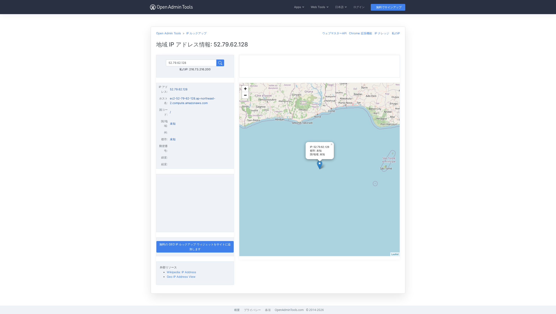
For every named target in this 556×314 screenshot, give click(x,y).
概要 (237, 310)
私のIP (396, 33)
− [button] (245, 95)
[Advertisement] (195, 203)
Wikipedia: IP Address (181, 272)
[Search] (220, 62)
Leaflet (395, 254)
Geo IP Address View (181, 276)
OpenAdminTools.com (289, 310)
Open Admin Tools (168, 33)
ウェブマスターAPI (334, 33)
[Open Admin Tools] (171, 7)
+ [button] (245, 88)
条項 (268, 310)
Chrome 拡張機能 (360, 33)
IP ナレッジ (382, 33)
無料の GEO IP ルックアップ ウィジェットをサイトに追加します (195, 247)
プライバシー (252, 310)
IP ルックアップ (196, 33)
